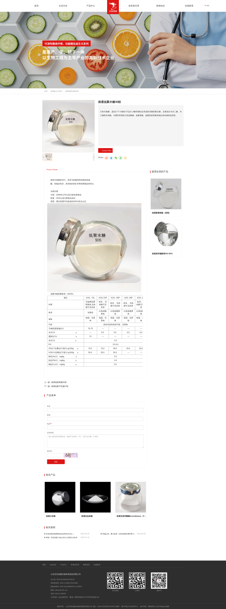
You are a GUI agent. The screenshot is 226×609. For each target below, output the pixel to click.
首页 (36, 6)
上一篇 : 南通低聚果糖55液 (55, 382)
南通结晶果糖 (87, 516)
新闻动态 (86, 565)
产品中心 (63, 565)
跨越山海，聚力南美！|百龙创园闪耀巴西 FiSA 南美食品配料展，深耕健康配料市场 (119, 534)
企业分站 (158, 606)
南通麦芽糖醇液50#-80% (162, 254)
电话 (48, 424)
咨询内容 (50, 433)
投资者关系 (134, 6)
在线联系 (189, 6)
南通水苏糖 (50, 516)
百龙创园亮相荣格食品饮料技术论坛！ (60, 534)
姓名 (48, 406)
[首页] (113, 7)
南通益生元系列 (56, 91)
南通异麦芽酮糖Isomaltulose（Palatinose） (131, 516)
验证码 (49, 451)
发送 (56, 462)
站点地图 (165, 606)
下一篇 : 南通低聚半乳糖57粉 (56, 386)
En (208, 5)
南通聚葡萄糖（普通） (161, 213)
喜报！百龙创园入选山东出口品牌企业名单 (61, 537)
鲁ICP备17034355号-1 (129, 606)
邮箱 (48, 415)
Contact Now (106, 151)
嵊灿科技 (151, 606)
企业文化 (53, 565)
